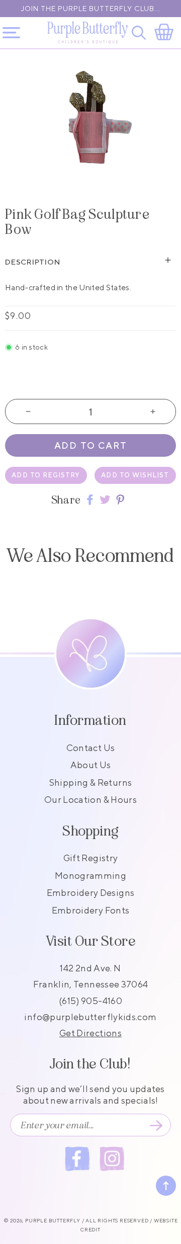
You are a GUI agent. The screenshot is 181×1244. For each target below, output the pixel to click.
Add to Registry (46, 475)
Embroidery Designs (90, 892)
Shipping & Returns (90, 782)
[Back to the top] (166, 1186)
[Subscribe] (155, 1125)
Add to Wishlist (135, 475)
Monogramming (90, 875)
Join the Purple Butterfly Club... (90, 9)
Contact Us (90, 747)
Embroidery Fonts (91, 910)
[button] (140, 32)
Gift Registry (90, 858)
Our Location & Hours (90, 799)
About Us (90, 765)
